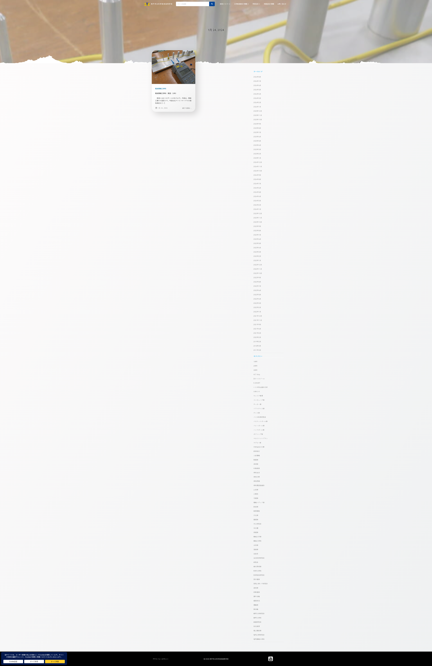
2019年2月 (257, 341)
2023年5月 (257, 243)
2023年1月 (257, 260)
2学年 (255, 366)
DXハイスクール (259, 378)
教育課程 (256, 511)
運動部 (255, 605)
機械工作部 (257, 536)
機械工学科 (257, 541)
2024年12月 (257, 162)
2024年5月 (257, 192)
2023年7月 (257, 235)
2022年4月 (257, 299)
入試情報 (256, 455)
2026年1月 (257, 107)
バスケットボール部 (260, 421)
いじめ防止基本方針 (260, 387)
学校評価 (256, 481)
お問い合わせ (281, 4)
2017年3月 (257, 350)
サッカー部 (257, 404)
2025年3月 (257, 149)
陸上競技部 (257, 630)
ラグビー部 (257, 442)
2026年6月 (257, 85)
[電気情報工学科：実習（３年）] (173, 67)
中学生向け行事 (258, 447)
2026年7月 (257, 81)
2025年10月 (257, 119)
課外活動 (256, 596)
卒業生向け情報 (269, 4)
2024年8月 (257, 179)
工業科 (255, 494)
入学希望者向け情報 (240, 4)
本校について (224, 4)
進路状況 (256, 600)
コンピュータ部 (258, 400)
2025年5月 (257, 141)
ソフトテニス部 (258, 408)
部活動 (255, 609)
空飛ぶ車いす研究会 (260, 583)
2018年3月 (257, 346)
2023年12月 (257, 213)
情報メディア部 (258, 502)
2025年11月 (257, 115)
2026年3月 (257, 98)
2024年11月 (257, 166)
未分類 (255, 528)
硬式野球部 (257, 566)
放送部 (255, 507)
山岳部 (255, 489)
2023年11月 (257, 218)
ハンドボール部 (258, 430)
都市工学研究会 (258, 613)
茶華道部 (256, 592)
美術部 (255, 588)
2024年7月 (257, 183)
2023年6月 (257, 239)
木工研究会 (257, 524)
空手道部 (256, 579)
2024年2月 (257, 205)
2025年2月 (257, 153)
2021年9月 (257, 324)
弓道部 (255, 498)
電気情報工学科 (160, 88)
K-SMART (256, 383)
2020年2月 (257, 337)
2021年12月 (257, 316)
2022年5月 (257, 294)
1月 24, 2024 (163, 108)
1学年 (255, 361)
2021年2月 (257, 333)
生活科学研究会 (258, 558)
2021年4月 (257, 329)
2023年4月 (257, 247)
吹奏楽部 (256, 468)
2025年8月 (257, 128)
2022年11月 (257, 269)
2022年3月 (257, 303)
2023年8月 (257, 230)
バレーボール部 (258, 425)
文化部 (255, 515)
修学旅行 (256, 451)
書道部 (255, 519)
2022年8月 (257, 282)
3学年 (255, 370)
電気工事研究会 (258, 635)
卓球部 (255, 464)
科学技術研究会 (258, 575)
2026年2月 (257, 102)
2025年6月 (257, 136)
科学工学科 (257, 571)
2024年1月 (257, 209)
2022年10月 (257, 273)
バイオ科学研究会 (259, 417)
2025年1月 (257, 158)
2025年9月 (257, 124)
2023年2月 (257, 256)
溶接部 (255, 549)
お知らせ (256, 391)
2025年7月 (257, 132)
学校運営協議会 (258, 485)
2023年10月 (257, 222)
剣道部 (255, 460)
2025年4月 (257, 145)
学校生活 (255, 4)
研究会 (255, 562)
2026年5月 (257, 89)
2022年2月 (257, 307)
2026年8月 (257, 77)
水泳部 (255, 545)
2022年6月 (257, 290)
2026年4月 (257, 94)
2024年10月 (257, 171)
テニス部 (256, 413)
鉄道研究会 (257, 622)
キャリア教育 (258, 396)
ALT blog (256, 374)
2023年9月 (257, 226)
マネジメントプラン (260, 438)
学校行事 (256, 477)
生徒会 (255, 554)
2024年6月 (257, 188)
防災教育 (256, 626)
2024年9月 (257, 175)
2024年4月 (257, 196)
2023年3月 (257, 252)
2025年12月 (257, 111)
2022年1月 (257, 311)
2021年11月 (257, 320)
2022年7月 (257, 286)
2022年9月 (257, 277)
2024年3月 (257, 200)
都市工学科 (257, 618)
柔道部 (255, 532)
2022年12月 (257, 265)
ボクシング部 (258, 434)
